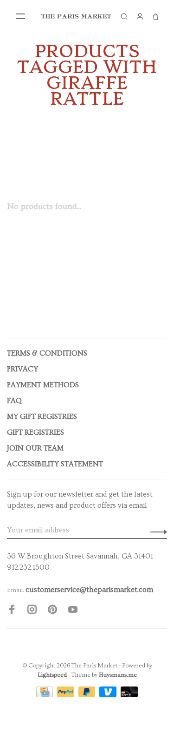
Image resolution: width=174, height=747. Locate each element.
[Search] (124, 16)
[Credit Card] (45, 695)
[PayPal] (66, 695)
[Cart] (155, 16)
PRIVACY (22, 369)
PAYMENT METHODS (43, 385)
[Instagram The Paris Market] (32, 611)
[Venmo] (108, 695)
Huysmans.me (118, 675)
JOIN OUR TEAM (35, 448)
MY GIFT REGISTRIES (42, 416)
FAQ (14, 401)
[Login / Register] (140, 16)
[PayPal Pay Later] (87, 695)
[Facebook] (11, 611)
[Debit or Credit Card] (129, 695)
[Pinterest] (52, 611)
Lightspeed (52, 675)
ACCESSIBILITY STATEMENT (55, 464)
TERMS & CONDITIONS (47, 353)
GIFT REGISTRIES (35, 432)
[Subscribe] (156, 530)
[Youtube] (72, 611)
